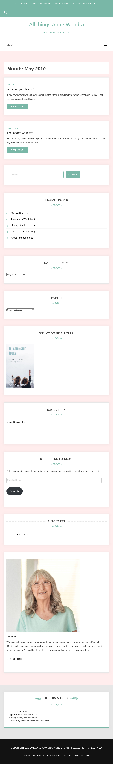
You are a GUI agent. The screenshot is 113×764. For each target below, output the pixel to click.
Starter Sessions (41, 4)
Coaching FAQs (61, 4)
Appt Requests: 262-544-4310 (23, 714)
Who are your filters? (20, 89)
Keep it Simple (22, 4)
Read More (17, 106)
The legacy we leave (20, 132)
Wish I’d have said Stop (23, 231)
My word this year (20, 213)
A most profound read (22, 238)
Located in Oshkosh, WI (20, 711)
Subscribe (14, 491)
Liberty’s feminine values (24, 225)
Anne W (11, 636)
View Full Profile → (15, 658)
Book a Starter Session (84, 4)
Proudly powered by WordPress (38, 755)
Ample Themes (84, 755)
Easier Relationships (16, 422)
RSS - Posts (21, 534)
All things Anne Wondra (56, 24)
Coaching (12, 84)
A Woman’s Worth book (23, 219)
